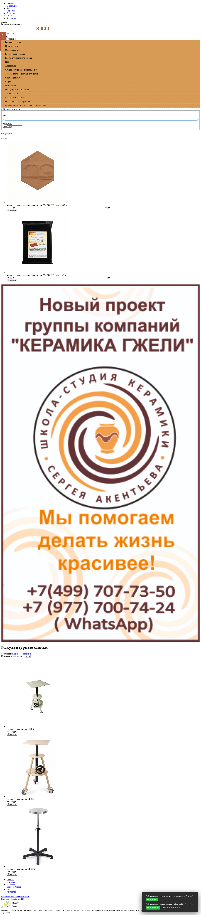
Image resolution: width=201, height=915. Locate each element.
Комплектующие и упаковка (18, 58)
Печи (7, 62)
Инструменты (11, 46)
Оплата (10, 16)
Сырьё (8, 82)
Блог (9, 8)
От (4, 124)
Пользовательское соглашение (15, 896)
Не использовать (172, 907)
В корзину (12, 210)
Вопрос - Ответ (14, 887)
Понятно (152, 899)
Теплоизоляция (12, 93)
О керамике (12, 6)
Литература (10, 66)
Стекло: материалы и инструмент (21, 70)
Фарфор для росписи (15, 97)
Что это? (189, 896)
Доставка (11, 13)
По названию (25, 654)
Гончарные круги (13, 42)
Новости (11, 11)
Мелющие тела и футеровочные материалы (25, 105)
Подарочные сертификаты (17, 101)
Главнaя (10, 879)
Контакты (11, 18)
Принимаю (153, 907)
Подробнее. (189, 904)
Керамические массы (15, 54)
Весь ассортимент (11, 109)
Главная (10, 3)
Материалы (10, 86)
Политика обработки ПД (12, 899)
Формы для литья (13, 78)
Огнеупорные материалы (17, 89)
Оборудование (12, 50)
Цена (15, 654)
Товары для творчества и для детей (21, 74)
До (4, 127)
